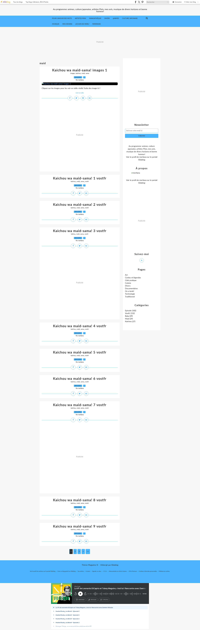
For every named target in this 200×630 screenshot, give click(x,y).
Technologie (130, 294)
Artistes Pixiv (80, 18)
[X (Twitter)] (139, 2)
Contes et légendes (133, 278)
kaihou (73, 234)
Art (126, 275)
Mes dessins (67, 24)
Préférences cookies (164, 571)
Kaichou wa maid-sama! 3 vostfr (79, 231)
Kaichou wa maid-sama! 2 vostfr (79, 204)
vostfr (87, 181)
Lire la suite (80, 93)
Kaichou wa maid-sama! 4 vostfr (79, 326)
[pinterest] (142, 2)
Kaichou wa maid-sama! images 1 (79, 70)
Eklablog (114, 565)
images (72, 73)
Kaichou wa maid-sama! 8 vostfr (79, 500)
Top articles (81, 571)
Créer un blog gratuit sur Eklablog (66, 571)
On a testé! (129, 291)
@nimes (116, 18)
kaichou (78, 73)
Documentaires (131, 289)
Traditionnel (130, 297)
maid (83, 73)
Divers (107, 18)
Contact (88, 571)
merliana (142, 157)
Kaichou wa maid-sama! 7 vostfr (79, 405)
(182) (130, 311)
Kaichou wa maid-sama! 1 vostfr (79, 178)
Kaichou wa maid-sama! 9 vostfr (79, 526)
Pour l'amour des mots (62, 18)
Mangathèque (95, 18)
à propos (105, 599)
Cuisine (128, 283)
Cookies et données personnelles (148, 571)
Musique (55, 24)
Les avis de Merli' (82, 24)
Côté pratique (130, 280)
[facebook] (135, 2)
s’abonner (81, 599)
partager (93, 599)
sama (87, 73)
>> (88, 551)
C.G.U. (105, 571)
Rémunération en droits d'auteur (118, 571)
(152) (130, 313)
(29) (129, 316)
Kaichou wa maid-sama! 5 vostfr (79, 352)
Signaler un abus (96, 571)
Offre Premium (133, 571)
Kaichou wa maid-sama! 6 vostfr (79, 378)
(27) (130, 322)
